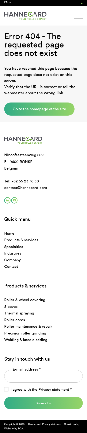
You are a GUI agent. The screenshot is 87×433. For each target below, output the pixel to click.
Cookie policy (72, 424)
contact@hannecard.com (25, 187)
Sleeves (11, 306)
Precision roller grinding (25, 333)
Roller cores (14, 320)
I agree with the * (41, 389)
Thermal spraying (19, 313)
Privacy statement (53, 389)
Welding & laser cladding (25, 339)
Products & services (21, 240)
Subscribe (43, 403)
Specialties (13, 246)
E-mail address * (27, 369)
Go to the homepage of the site (39, 109)
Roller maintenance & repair (28, 326)
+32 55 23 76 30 (25, 181)
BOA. (21, 428)
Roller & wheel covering (24, 300)
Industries (12, 253)
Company (12, 260)
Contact (11, 266)
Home (9, 233)
